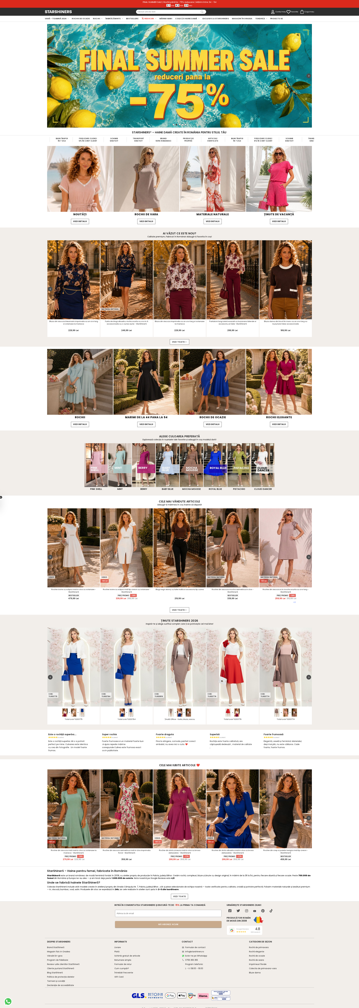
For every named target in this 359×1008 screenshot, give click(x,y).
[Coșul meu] (302, 12)
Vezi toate (178, 341)
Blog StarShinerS (55, 972)
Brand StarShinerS (55, 947)
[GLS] (139, 998)
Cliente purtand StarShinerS (60, 968)
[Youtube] (254, 911)
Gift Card (118, 976)
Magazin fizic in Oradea (58, 951)
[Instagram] (246, 911)
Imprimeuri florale (257, 964)
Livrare (117, 947)
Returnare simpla (122, 960)
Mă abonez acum (168, 924)
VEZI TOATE (179, 896)
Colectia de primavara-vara (263, 968)
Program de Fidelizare (57, 960)
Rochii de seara (256, 960)
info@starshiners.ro (194, 951)
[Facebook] (230, 911)
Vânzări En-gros (54, 955)
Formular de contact (195, 947)
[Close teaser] (9, 497)
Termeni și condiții (56, 981)
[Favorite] (288, 12)
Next (308, 76)
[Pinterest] (263, 911)
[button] (4, 504)
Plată (116, 951)
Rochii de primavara (259, 947)
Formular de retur (123, 964)
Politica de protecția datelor (60, 976)
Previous (50, 76)
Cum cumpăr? (121, 968)
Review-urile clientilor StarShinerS (63, 964)
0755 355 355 (191, 960)
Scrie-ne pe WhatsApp (196, 955)
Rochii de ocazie (257, 955)
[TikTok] (271, 911)
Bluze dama (255, 972)
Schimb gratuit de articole (127, 955)
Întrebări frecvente (123, 972)
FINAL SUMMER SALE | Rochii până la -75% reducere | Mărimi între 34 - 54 (179, 2)
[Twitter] (238, 911)
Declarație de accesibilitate (60, 985)
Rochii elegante (256, 951)
